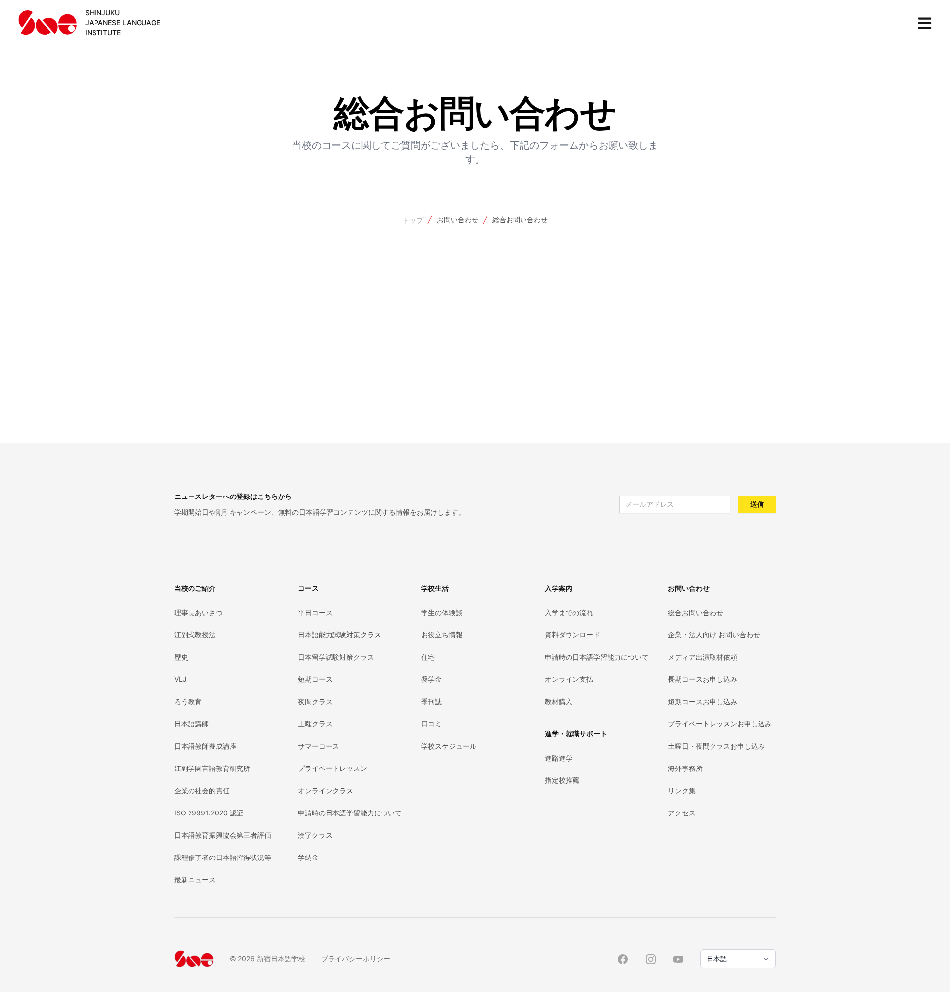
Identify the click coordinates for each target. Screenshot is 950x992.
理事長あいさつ (198, 612)
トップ (412, 220)
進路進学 (558, 758)
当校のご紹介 (195, 588)
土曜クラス (315, 724)
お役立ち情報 (442, 635)
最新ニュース (195, 879)
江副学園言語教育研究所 (212, 768)
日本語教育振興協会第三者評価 (222, 835)
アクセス (682, 813)
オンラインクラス (325, 790)
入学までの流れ (569, 612)
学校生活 (435, 588)
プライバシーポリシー (355, 958)
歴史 (181, 657)
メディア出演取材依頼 (702, 657)
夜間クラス (315, 701)
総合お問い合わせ (520, 219)
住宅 (428, 657)
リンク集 (682, 790)
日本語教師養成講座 (205, 746)
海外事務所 (685, 768)
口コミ (431, 724)
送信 (757, 504)
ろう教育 (188, 701)
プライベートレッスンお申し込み (720, 724)
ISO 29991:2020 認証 (208, 813)
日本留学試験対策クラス (336, 657)
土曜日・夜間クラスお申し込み (716, 746)
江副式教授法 (195, 635)
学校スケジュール (448, 746)
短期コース (315, 679)
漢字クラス (315, 835)
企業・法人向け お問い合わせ (714, 635)
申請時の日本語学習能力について (350, 813)
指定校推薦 (562, 780)
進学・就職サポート (576, 733)
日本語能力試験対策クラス (339, 635)
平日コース (315, 612)
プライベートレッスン (332, 768)
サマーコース (318, 746)
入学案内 (558, 588)
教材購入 (558, 701)
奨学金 (431, 679)
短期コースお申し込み (702, 701)
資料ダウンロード (572, 635)
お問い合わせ (457, 219)
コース (308, 588)
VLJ (180, 679)
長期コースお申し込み (702, 679)
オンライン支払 (569, 679)
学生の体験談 (442, 612)
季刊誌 (431, 701)
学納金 (308, 857)
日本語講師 (191, 724)
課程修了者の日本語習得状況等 (222, 857)
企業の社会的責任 (202, 790)
